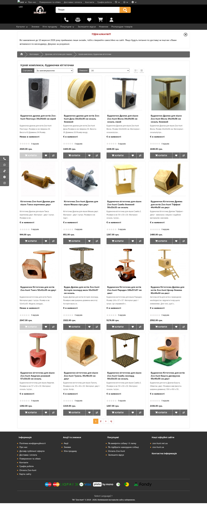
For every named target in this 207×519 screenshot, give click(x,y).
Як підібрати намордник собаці (123, 447)
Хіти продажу (49, 26)
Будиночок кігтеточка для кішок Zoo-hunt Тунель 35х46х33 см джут (81, 376)
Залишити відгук (87, 26)
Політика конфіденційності (32, 443)
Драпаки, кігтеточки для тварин (58, 54)
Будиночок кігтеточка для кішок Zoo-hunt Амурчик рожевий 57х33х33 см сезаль (37, 376)
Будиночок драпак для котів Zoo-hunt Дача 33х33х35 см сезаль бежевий (82, 118)
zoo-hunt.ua (158, 447)
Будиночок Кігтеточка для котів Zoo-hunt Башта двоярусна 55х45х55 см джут (168, 376)
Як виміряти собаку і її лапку (122, 443)
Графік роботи (104, 2)
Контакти (89, 2)
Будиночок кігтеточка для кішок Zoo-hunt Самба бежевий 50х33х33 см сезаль (124, 204)
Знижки (35, 26)
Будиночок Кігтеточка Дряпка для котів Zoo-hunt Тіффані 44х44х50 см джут (166, 204)
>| (111, 421)
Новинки (103, 26)
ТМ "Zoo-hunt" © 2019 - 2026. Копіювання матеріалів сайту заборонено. (103, 500)
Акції (66, 443)
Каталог (20, 26)
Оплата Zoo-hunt (27, 470)
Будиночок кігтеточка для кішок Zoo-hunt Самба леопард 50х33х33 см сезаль (124, 376)
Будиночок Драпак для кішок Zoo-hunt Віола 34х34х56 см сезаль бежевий (166, 118)
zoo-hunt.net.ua (160, 443)
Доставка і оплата (73, 2)
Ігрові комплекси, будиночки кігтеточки (94, 54)
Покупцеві (66, 26)
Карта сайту (25, 474)
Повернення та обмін (50, 2)
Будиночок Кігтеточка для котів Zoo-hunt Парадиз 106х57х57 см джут (124, 290)
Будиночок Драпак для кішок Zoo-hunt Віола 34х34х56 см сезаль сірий (122, 118)
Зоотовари (34, 54)
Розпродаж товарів (121, 26)
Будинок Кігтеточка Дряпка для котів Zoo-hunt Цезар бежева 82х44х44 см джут (167, 290)
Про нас (32, 2)
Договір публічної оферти (32, 451)
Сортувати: (28, 70)
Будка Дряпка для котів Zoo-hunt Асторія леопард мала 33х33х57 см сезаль (81, 290)
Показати (83, 70)
